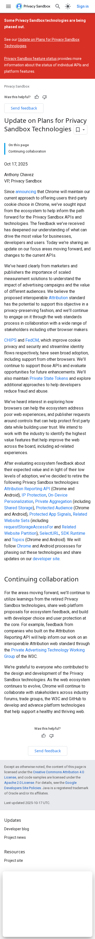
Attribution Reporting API (27, 488)
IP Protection (34, 495)
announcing (26, 191)
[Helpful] (37, 97)
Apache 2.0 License (19, 783)
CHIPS (10, 340)
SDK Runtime (73, 533)
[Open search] (58, 6)
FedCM (32, 340)
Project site (13, 860)
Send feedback (24, 108)
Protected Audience (54, 507)
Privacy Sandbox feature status (30, 58)
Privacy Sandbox (16, 86)
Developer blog (16, 829)
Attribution (58, 297)
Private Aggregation (53, 501)
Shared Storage (18, 507)
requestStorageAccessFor (28, 526)
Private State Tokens (49, 378)
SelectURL (49, 533)
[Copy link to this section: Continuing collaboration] (84, 579)
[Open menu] (8, 6)
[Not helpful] (45, 97)
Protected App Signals (50, 514)
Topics (18, 539)
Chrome (24, 546)
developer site (46, 558)
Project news (15, 837)
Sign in (83, 6)
